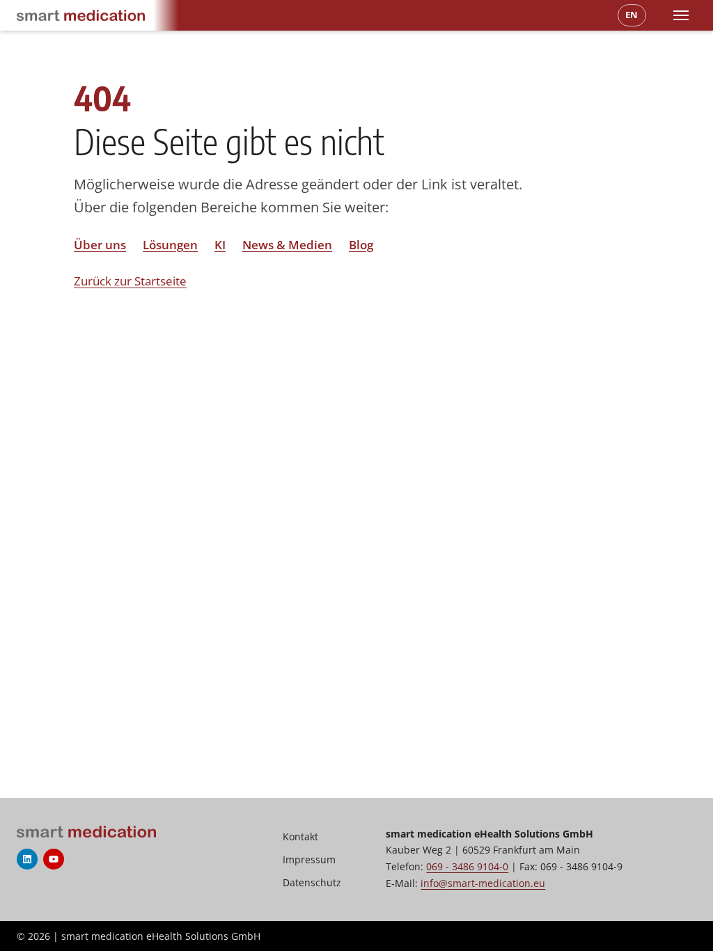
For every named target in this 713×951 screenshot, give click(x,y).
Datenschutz (312, 882)
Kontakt (300, 836)
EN (631, 14)
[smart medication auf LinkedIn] (27, 859)
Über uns (100, 245)
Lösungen (170, 245)
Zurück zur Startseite (130, 281)
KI (220, 245)
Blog (361, 245)
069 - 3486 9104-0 (467, 866)
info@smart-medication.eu (483, 883)
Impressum (309, 859)
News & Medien (287, 245)
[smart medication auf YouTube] (53, 859)
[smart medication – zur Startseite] (81, 15)
